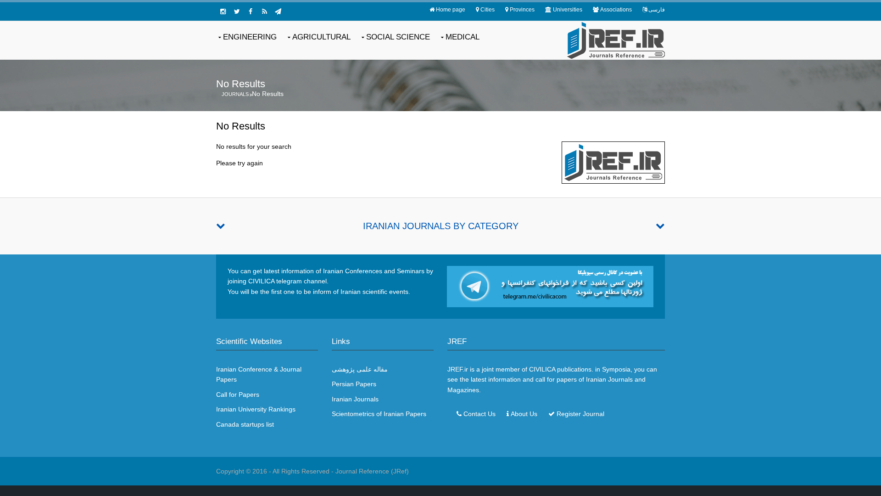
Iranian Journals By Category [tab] (441, 226)
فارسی (656, 9)
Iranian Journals (355, 399)
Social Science (398, 37)
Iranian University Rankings (256, 409)
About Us (524, 413)
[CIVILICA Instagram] (223, 11)
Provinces (522, 9)
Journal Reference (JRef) (372, 471)
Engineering (250, 37)
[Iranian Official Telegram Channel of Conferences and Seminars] (550, 286)
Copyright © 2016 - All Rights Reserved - (275, 471)
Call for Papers (237, 394)
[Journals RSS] (264, 11)
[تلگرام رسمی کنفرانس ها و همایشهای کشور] (278, 11)
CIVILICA (542, 369)
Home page (450, 9)
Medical (463, 37)
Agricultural (321, 37)
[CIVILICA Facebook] (250, 11)
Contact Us (479, 413)
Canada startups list (245, 424)
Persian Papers (354, 384)
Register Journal (580, 413)
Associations (616, 9)
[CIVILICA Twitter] (237, 11)
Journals (235, 94)
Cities (487, 9)
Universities (567, 9)
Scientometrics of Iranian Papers (379, 413)
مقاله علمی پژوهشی (360, 369)
